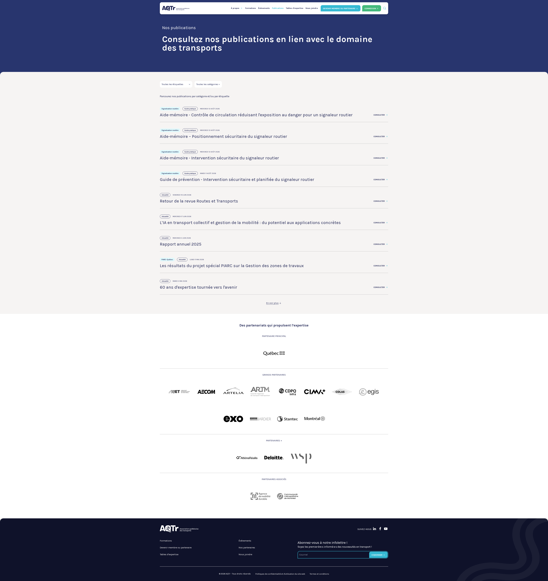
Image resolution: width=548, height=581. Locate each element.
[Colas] (341, 392)
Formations (250, 8)
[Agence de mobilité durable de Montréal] (260, 496)
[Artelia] (233, 392)
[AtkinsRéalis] (247, 457)
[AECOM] (206, 392)
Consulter (379, 115)
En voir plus (272, 303)
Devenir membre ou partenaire (176, 547)
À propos (235, 8)
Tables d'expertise (294, 8)
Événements (264, 8)
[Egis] (369, 392)
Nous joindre (312, 8)
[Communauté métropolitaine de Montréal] (287, 496)
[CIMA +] (314, 392)
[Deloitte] (274, 457)
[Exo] (233, 419)
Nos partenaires (247, 547)
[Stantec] (287, 419)
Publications (278, 8)
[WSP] (301, 457)
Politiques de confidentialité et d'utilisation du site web (280, 574)
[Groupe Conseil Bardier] (260, 419)
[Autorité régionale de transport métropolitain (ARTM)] (260, 392)
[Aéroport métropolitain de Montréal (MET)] (179, 392)
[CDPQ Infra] (287, 392)
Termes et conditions (319, 574)
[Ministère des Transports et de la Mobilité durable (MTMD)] (274, 353)
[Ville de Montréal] (314, 419)
